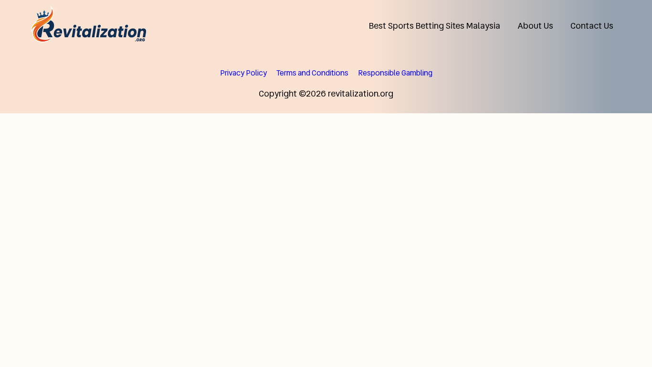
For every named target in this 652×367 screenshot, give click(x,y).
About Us (535, 25)
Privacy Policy (243, 72)
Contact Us (591, 25)
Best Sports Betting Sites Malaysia (434, 25)
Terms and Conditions (312, 72)
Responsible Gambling (395, 72)
